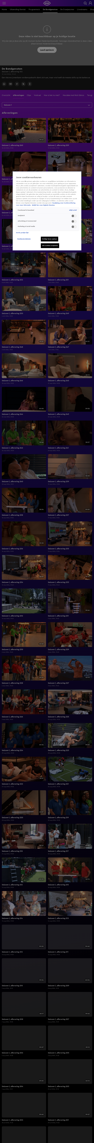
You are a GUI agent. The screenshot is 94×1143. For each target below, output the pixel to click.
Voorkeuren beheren (24, 239)
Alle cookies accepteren (50, 245)
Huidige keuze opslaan (49, 239)
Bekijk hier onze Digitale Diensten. (43, 205)
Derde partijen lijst (22, 232)
